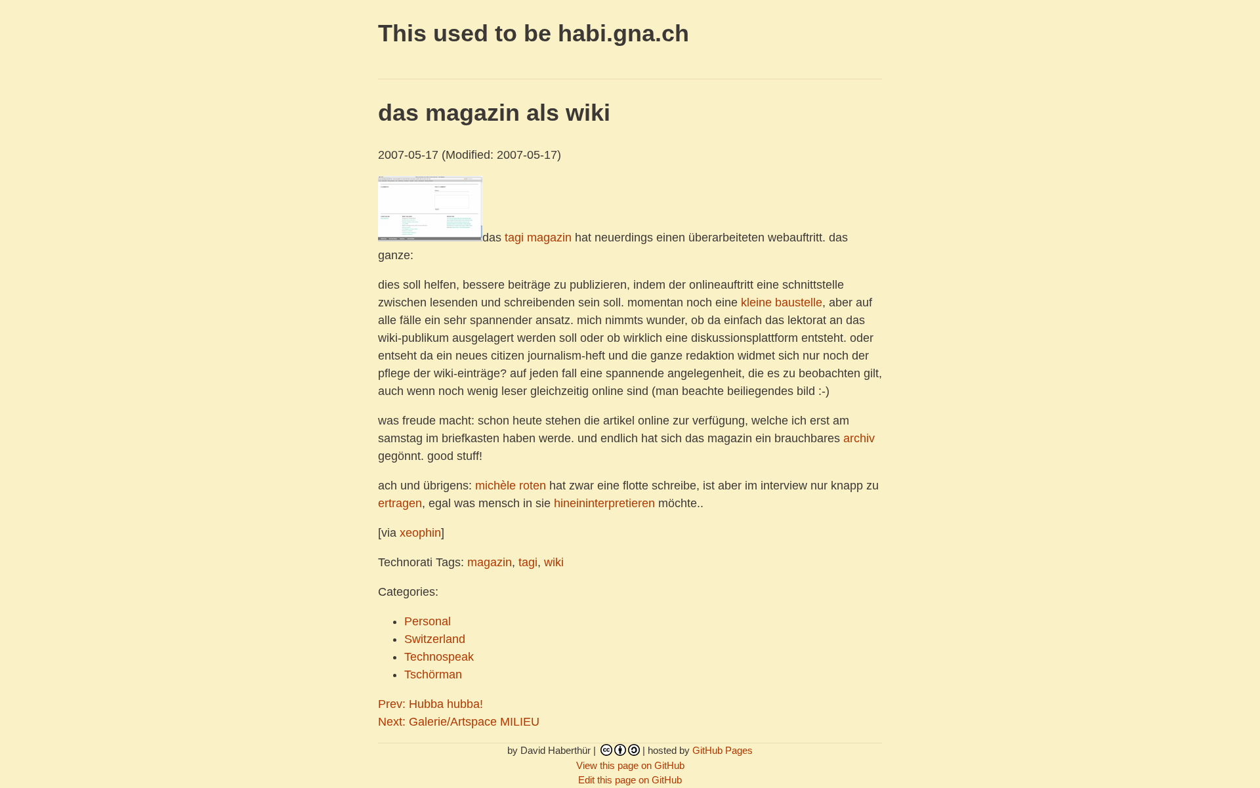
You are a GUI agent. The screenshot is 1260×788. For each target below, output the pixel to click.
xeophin (420, 532)
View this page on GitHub (630, 765)
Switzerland (434, 639)
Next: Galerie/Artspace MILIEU (458, 721)
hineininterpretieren (604, 503)
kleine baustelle (781, 302)
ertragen (400, 503)
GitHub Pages (722, 750)
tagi (514, 237)
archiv (859, 438)
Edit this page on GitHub (630, 779)
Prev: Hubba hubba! (430, 704)
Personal (427, 621)
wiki (554, 562)
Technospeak (439, 656)
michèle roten (510, 485)
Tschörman (433, 674)
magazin (549, 237)
